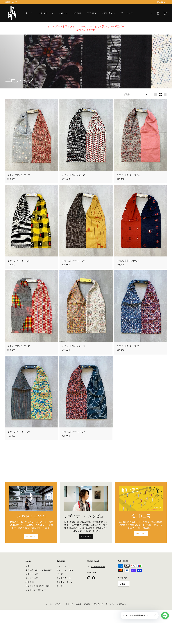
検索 (28, 566)
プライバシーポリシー (36, 589)
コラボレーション (64, 582)
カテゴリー (44, 13)
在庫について (11, 2)
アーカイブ (127, 13)
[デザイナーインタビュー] (86, 498)
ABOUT (78, 13)
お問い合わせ (108, 13)
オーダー (60, 586)
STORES (91, 13)
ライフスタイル (63, 578)
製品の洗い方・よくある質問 (39, 570)
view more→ (31, 536)
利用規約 (30, 582)
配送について (32, 574)
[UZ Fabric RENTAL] (31, 498)
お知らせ (63, 13)
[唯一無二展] (141, 498)
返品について (32, 578)
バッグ (59, 574)
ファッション (62, 566)
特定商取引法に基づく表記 (38, 586)
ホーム (29, 13)
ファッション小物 (64, 570)
